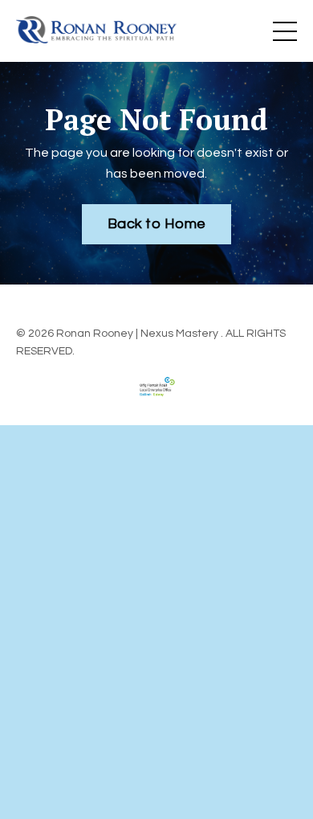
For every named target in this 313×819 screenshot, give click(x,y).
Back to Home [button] (156, 223)
